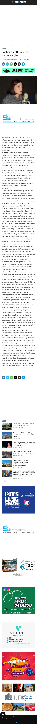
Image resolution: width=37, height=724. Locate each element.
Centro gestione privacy (18, 722)
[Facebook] (3, 64)
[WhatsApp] (11, 64)
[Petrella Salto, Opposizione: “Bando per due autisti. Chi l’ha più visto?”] (7, 426)
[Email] (15, 64)
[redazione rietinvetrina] (3, 60)
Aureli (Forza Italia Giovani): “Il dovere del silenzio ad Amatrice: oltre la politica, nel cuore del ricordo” (24, 443)
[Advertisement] (18, 24)
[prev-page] (3, 481)
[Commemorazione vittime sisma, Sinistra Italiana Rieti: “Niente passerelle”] (7, 454)
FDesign (4, 718)
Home (3, 46)
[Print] (19, 64)
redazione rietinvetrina (11, 59)
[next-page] (5, 481)
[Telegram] (23, 64)
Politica (7, 46)
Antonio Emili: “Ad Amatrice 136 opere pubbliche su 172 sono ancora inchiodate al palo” (24, 434)
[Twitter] (7, 64)
